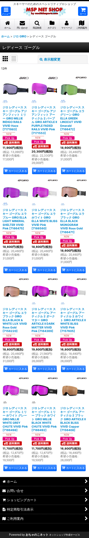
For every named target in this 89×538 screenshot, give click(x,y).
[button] (6, 11)
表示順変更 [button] (52, 59)
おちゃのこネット (37, 534)
